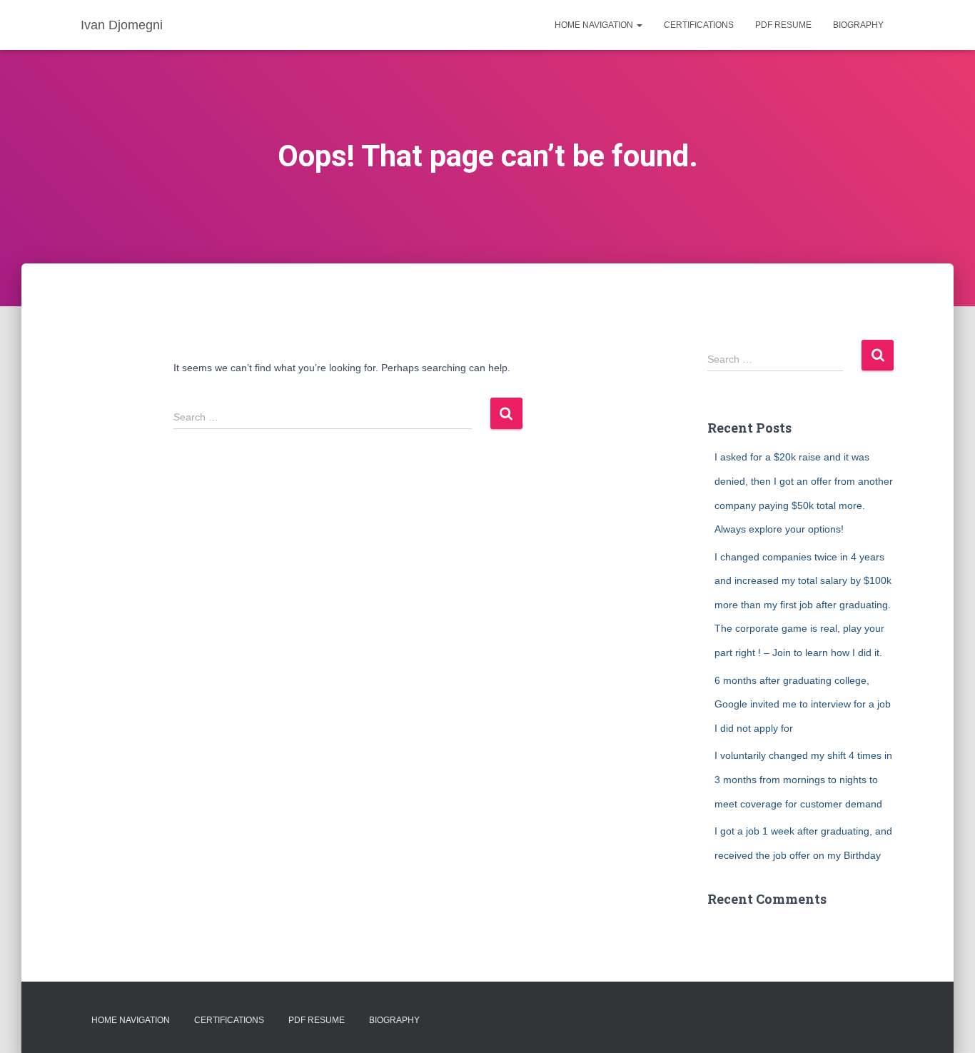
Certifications (699, 25)
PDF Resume (783, 25)
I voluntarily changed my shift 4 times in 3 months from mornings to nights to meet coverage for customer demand (803, 779)
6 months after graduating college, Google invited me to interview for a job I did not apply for (802, 704)
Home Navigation (595, 25)
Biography (858, 25)
